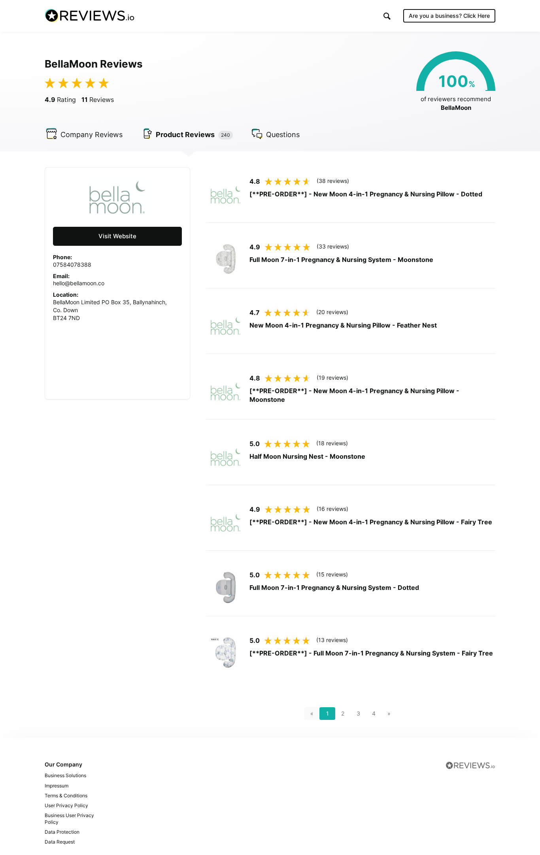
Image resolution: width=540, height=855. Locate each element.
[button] (387, 16)
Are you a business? (449, 15)
